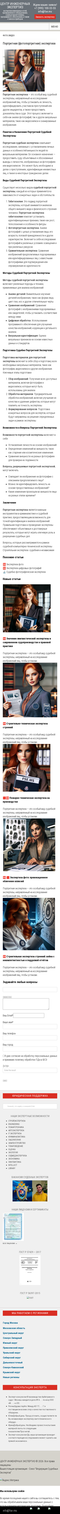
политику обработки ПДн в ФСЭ (31, 1059)
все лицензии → (10, 1243)
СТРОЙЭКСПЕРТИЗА (16, 1121)
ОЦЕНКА (11, 1149)
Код (10, 996)
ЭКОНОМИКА (14, 1159)
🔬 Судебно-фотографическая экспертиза (24, 571)
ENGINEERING (14, 1124)
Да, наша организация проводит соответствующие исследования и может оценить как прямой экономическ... (32, 1437)
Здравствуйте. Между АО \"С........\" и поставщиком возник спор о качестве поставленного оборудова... (32, 1409)
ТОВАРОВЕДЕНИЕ (15, 1146)
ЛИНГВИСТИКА (14, 1162)
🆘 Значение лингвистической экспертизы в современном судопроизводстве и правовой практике (27, 642)
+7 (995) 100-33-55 (45, 8)
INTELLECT (12, 1165)
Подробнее (47, 1505)
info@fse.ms (45, 11)
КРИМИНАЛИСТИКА (16, 1137)
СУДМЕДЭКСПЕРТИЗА (17, 1155)
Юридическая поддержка (30, 1095)
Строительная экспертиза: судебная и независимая (28, 550)
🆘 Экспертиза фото (13, 564)
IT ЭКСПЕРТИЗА (14, 1133)
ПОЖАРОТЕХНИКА (16, 1127)
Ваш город (8, 1044)
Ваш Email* (8, 1015)
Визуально (5, 996)
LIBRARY (11, 1168)
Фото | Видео (9, 35)
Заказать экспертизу (45, 17)
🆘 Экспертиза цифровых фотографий (22, 568)
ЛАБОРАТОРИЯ (14, 1140)
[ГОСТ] (30, 1284)
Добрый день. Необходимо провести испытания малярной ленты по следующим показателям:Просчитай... (31, 1428)
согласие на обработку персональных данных (34, 1055)
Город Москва (10, 1322)
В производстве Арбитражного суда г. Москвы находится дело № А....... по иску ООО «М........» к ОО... (31, 1400)
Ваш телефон (9, 1033)
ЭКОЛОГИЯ (13, 1152)
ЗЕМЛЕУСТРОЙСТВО (17, 1143)
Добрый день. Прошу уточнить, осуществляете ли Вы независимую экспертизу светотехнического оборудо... (32, 1419)
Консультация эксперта (30, 1387)
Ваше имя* (8, 1022)
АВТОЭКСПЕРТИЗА (16, 1130)
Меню (54, 26)
